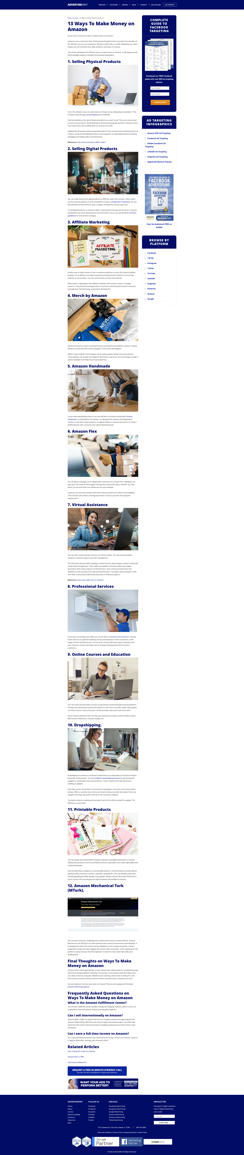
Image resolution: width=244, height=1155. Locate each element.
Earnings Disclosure (130, 1132)
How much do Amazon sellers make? (91, 142)
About (70, 1109)
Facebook (151, 253)
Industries (71, 1120)
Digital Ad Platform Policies (159, 162)
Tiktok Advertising (116, 1120)
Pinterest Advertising (117, 1117)
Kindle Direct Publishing (121, 202)
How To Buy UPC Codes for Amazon (81, 1051)
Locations (71, 1117)
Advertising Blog (74, 1114)
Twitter (150, 268)
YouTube (151, 273)
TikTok (150, 258)
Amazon (151, 294)
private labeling (92, 115)
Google (150, 299)
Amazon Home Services (119, 637)
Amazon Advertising (116, 1114)
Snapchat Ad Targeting (157, 157)
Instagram (151, 263)
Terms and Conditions (104, 1132)
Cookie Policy (142, 1132)
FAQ (69, 1123)
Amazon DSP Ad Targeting (159, 133)
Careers (70, 1112)
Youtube (91, 1114)
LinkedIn (151, 278)
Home (70, 1106)
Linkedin (91, 1117)
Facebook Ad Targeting (157, 138)
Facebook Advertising (117, 1106)
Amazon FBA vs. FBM (76, 1057)
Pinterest (151, 289)
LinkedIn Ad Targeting (157, 152)
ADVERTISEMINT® (78, 4)
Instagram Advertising (117, 1109)
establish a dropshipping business (107, 778)
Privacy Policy (117, 1132)
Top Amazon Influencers (77, 1062)
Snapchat (151, 284)
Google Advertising (116, 1112)
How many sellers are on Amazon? (90, 580)
